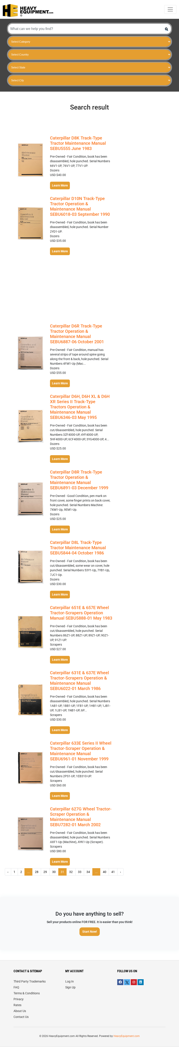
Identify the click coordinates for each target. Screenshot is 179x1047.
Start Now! (89, 931)
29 (45, 872)
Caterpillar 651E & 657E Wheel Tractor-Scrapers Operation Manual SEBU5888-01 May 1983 (81, 613)
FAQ (16, 987)
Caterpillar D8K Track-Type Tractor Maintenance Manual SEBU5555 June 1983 (78, 143)
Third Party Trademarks (30, 981)
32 (71, 872)
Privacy (19, 999)
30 (54, 872)
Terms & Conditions (27, 993)
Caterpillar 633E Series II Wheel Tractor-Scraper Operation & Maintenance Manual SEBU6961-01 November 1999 (80, 750)
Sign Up (70, 987)
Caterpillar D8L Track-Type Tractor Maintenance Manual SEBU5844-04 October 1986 (78, 548)
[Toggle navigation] (170, 9)
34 (88, 872)
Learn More (60, 185)
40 (104, 872)
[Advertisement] (64, 288)
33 (79, 872)
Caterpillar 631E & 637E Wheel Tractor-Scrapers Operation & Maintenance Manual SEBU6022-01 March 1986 (79, 680)
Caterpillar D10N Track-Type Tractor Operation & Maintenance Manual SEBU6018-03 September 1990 (80, 206)
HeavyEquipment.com (127, 1036)
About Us (20, 1011)
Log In (69, 981)
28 (36, 872)
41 (113, 872)
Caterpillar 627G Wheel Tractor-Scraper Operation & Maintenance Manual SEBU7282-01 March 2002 (81, 816)
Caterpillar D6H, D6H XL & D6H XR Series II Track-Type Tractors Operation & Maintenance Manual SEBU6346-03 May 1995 (80, 407)
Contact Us (21, 1017)
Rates (17, 1005)
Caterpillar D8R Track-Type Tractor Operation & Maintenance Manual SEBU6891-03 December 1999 (79, 479)
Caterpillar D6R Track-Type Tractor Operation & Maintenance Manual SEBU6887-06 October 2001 (77, 333)
